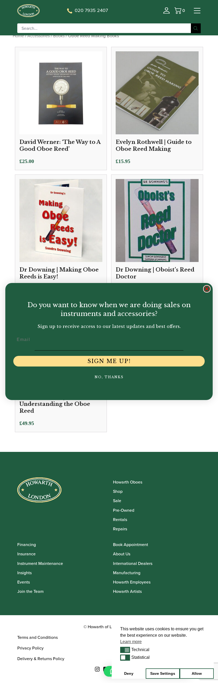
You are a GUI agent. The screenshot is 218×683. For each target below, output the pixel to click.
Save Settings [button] (162, 673)
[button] (125, 650)
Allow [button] (197, 673)
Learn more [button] (131, 641)
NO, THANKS (109, 377)
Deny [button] (128, 673)
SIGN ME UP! (109, 361)
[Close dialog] (207, 289)
